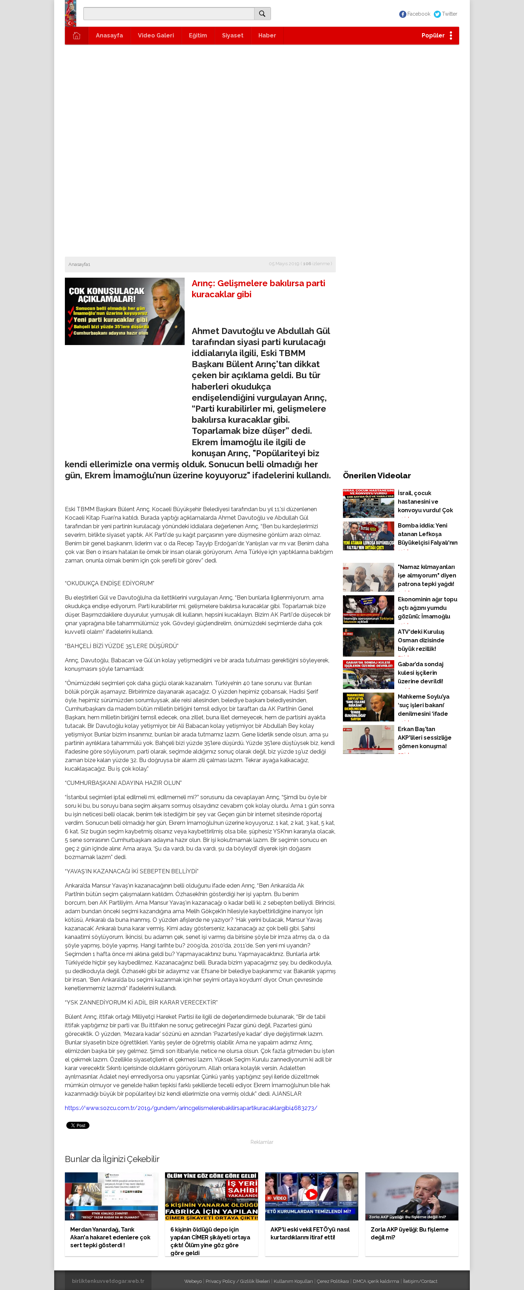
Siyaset (232, 35)
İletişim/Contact (420, 1281)
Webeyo (193, 1281)
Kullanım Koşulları (293, 1281)
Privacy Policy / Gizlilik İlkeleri (238, 1281)
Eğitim (198, 35)
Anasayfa (109, 35)
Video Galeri (156, 35)
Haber (267, 35)
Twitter (449, 14)
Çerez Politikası (333, 1281)
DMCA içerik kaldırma (376, 1281)
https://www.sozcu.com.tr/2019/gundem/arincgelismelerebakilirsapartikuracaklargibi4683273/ (191, 1108)
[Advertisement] (262, 98)
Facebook (418, 14)
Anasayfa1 (79, 264)
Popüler (433, 35)
